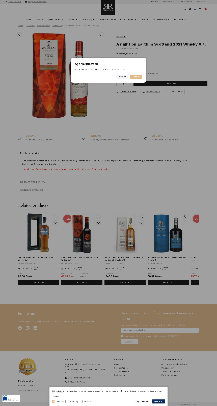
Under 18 (122, 76)
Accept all (158, 401)
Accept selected (141, 401)
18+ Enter (136, 76)
